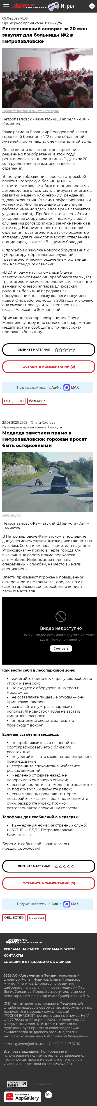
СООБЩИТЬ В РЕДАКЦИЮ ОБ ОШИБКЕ (37, 962)
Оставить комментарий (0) (49, 367)
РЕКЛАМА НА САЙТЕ (21, 949)
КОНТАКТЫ (13, 955)
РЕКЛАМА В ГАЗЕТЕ (58, 949)
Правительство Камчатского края (30, 111)
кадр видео (11, 515)
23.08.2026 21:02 (14, 423)
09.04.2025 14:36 (15, 18)
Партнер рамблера (42, 1084)
